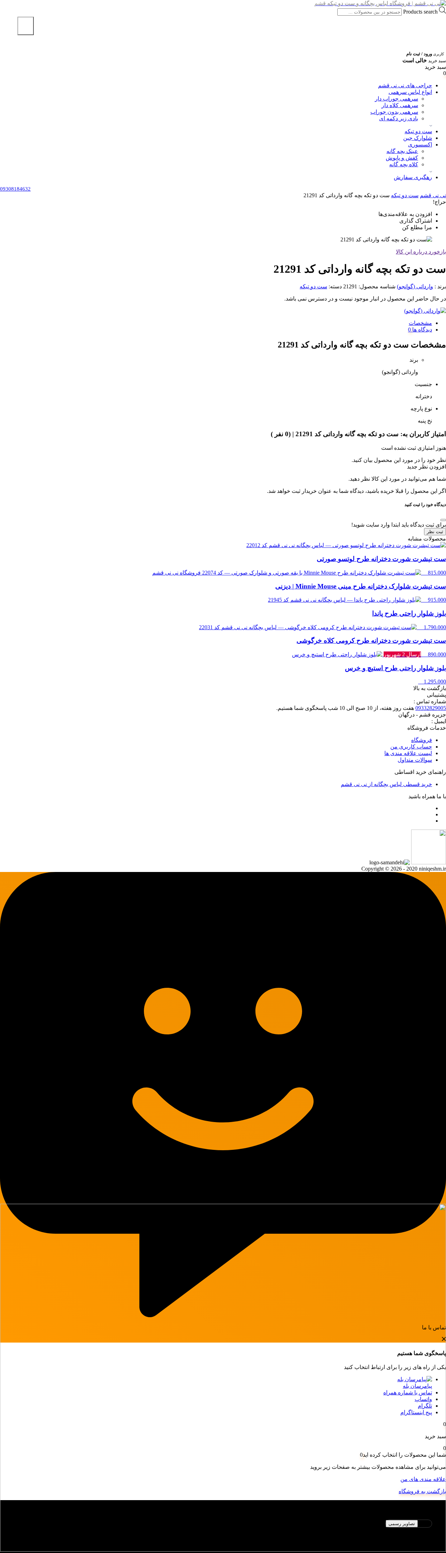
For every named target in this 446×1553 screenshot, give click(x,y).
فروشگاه (421, 740)
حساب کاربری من (411, 747)
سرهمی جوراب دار (396, 99)
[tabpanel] (223, 1532)
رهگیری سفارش (413, 177)
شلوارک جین (417, 138)
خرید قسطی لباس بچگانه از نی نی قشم (386, 784)
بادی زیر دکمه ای (398, 118)
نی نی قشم (433, 195)
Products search (420, 12)
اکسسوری (420, 144)
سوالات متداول (415, 760)
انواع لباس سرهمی (410, 92)
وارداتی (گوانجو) (415, 286)
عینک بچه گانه (402, 151)
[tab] (216, 323)
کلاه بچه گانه (403, 164)
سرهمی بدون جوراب (394, 112)
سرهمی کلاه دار (400, 105)
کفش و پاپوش (402, 158)
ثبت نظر (435, 531)
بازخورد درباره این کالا (421, 252)
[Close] (443, 520)
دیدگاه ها (421, 330)
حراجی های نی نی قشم (405, 85)
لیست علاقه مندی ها (408, 753)
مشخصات (420, 323)
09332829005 (430, 708)
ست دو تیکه (418, 131)
